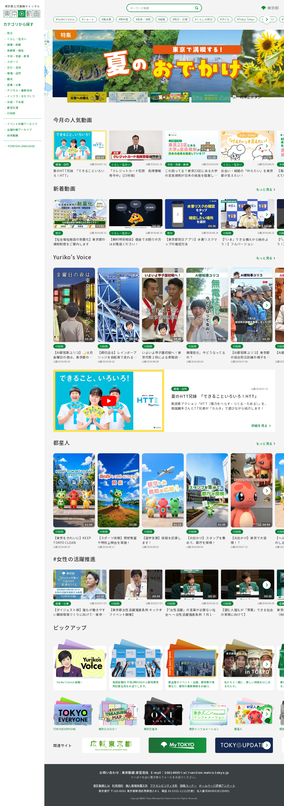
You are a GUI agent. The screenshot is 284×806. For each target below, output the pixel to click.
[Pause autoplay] (247, 97)
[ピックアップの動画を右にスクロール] (267, 664)
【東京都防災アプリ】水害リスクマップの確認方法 (191, 241)
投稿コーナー (188, 785)
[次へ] (267, 745)
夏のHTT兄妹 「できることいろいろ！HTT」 (79, 173)
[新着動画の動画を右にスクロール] (267, 214)
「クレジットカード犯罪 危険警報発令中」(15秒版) (135, 173)
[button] (86, 97)
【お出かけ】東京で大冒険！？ (249, 540)
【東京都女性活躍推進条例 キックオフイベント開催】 (135, 612)
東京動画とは (101, 785)
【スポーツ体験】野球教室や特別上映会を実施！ (117, 540)
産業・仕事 (62, 603)
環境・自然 (62, 164)
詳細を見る (259, 425)
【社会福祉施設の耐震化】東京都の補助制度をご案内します (79, 241)
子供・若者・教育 (178, 164)
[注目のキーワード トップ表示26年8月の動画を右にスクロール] (267, 20)
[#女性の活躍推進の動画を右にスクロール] (267, 585)
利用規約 (117, 785)
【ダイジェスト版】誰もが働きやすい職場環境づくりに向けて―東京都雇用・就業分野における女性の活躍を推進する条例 (79, 612)
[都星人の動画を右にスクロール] (267, 491)
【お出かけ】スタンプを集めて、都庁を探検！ (205, 540)
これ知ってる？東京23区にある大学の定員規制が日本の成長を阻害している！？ (191, 173)
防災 (58, 233)
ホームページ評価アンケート (217, 785)
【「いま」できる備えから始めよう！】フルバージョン (244, 241)
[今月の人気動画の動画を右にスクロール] (267, 146)
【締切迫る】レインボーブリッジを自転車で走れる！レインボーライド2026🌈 (117, 355)
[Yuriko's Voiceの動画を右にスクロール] (267, 305)
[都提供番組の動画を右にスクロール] (267, 714)
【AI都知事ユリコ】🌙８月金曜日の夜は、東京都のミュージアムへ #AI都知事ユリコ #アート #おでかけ (74, 355)
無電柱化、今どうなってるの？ (205, 354)
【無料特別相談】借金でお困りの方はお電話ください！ (135, 241)
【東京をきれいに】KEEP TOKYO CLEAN (72, 540)
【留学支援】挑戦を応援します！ (161, 540)
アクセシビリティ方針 (164, 785)
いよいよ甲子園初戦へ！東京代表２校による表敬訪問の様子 (161, 355)
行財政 (227, 233)
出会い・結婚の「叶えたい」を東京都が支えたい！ (247, 173)
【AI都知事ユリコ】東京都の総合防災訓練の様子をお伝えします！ (250, 355)
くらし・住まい (120, 164)
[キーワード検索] (164, 8)
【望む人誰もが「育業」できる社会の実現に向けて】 (247, 612)
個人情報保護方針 (137, 785)
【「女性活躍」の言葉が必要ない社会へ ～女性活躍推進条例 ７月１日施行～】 (190, 612)
